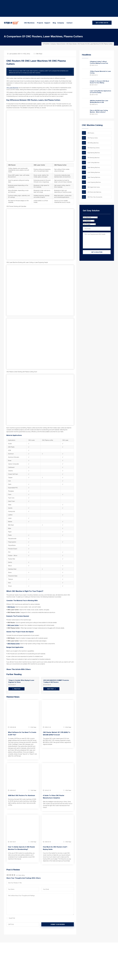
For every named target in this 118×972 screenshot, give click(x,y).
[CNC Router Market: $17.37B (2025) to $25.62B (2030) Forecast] (57, 712)
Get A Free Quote (102, 22)
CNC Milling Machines (93, 142)
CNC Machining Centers (94, 147)
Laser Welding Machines (94, 172)
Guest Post (12, 918)
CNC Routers (91, 133)
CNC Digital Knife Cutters (94, 187)
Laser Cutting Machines (93, 162)
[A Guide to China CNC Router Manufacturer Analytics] (57, 775)
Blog (54, 22)
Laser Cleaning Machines (94, 177)
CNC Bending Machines (93, 157)
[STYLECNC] (11, 22)
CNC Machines (29, 22)
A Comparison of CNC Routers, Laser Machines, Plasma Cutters (43, 36)
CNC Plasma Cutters (93, 137)
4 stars (12, 875)
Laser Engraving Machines (94, 182)
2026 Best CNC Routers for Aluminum (21, 795)
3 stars (11, 875)
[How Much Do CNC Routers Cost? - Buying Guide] (57, 826)
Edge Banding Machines (94, 152)
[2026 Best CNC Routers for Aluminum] (22, 775)
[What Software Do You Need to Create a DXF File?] (22, 712)
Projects (40, 22)
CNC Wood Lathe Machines (94, 192)
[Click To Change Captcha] (35, 924)
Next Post (50, 689)
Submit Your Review (58, 924)
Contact (69, 22)
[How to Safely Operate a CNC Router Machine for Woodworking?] (22, 826)
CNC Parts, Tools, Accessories (95, 197)
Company (60, 22)
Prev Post (17, 689)
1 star (7, 875)
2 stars (9, 875)
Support (47, 22)
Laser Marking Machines (94, 167)
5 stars (14, 875)
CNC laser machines (12, 87)
